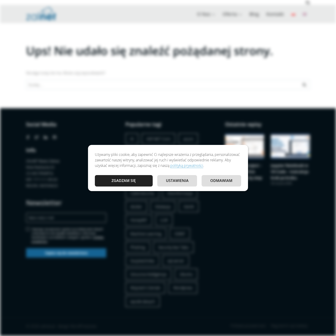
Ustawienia (177, 180)
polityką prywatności (186, 165)
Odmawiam (221, 180)
